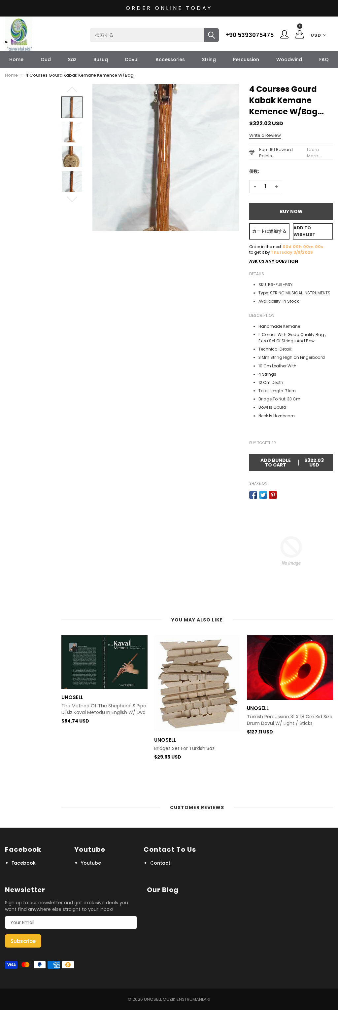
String (209, 59)
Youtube (91, 863)
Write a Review (265, 135)
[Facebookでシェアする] (253, 495)
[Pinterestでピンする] (273, 495)
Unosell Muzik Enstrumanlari (177, 999)
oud (46, 59)
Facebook (24, 863)
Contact (160, 863)
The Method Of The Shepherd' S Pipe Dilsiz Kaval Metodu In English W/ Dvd (103, 709)
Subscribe (23, 941)
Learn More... (314, 152)
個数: (254, 171)
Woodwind (289, 59)
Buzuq (100, 59)
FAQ (324, 59)
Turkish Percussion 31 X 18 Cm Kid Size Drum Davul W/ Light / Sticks (289, 720)
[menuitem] (16, 59)
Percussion (246, 59)
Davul (132, 59)
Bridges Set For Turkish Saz (184, 748)
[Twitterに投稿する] (263, 495)
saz (72, 59)
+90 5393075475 (249, 35)
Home (16, 59)
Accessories (170, 59)
